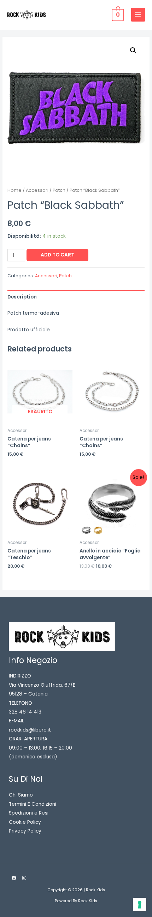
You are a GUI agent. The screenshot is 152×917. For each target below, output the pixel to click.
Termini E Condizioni (32, 804)
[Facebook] (14, 878)
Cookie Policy (25, 822)
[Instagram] (24, 878)
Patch (59, 190)
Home (14, 190)
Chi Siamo (21, 795)
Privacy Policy (25, 831)
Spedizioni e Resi (28, 813)
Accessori (37, 190)
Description (22, 297)
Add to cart (57, 255)
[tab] (76, 297)
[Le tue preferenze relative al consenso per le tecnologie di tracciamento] (139, 904)
